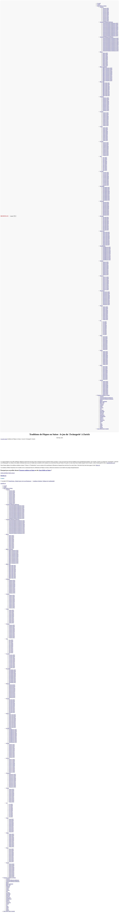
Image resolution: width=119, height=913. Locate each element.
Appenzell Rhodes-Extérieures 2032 (110, 46)
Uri (100, 320)
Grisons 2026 (106, 144)
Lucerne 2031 (106, 180)
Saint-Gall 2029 (106, 237)
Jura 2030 (105, 163)
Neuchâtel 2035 (106, 199)
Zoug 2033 (105, 376)
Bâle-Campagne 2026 (107, 69)
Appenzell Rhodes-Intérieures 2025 (110, 23)
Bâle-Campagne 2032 (107, 76)
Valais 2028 (105, 355)
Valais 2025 (105, 351)
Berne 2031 (105, 60)
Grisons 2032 (106, 151)
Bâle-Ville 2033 (106, 93)
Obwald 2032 (106, 226)
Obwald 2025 (106, 217)
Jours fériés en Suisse (101, 5)
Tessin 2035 (105, 319)
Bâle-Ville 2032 (106, 91)
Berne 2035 (105, 65)
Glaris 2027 (105, 130)
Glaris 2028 (105, 131)
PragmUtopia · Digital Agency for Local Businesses (20, 481)
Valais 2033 (105, 361)
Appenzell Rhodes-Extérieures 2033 (110, 48)
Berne (101, 51)
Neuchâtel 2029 (106, 192)
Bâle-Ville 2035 (106, 95)
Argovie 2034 (106, 19)
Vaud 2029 (105, 341)
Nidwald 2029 (106, 207)
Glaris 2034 (105, 139)
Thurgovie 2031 (106, 299)
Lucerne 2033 (106, 182)
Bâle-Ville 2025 (106, 83)
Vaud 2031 (105, 344)
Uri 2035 (105, 334)
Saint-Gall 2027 (106, 234)
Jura (101, 156)
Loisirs (98, 4)
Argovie (102, 7)
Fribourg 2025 (106, 97)
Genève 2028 (106, 116)
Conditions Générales (37, 481)
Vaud (101, 335)
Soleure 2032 (105, 270)
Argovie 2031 (106, 15)
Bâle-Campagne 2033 (107, 78)
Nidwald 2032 (106, 211)
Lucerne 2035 (106, 185)
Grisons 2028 (106, 146)
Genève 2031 (106, 120)
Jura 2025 (105, 157)
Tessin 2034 (105, 318)
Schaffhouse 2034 (107, 258)
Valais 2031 (105, 359)
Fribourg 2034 (106, 109)
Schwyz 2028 (106, 280)
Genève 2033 (106, 122)
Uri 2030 (105, 328)
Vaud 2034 (105, 348)
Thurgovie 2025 (106, 292)
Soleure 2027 (105, 264)
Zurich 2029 (105, 386)
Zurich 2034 (105, 392)
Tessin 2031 (105, 314)
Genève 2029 (106, 117)
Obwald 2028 (106, 221)
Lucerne (102, 171)
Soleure (101, 260)
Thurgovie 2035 (106, 304)
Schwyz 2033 (106, 287)
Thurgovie (102, 290)
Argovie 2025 (106, 8)
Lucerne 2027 (106, 175)
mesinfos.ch (4, 216)
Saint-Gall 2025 (106, 232)
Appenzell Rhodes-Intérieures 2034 (110, 34)
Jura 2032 (105, 166)
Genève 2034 (106, 124)
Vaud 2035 (105, 349)
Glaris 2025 (105, 127)
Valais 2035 (105, 364)
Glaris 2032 (105, 136)
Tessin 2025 (105, 306)
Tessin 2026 (105, 308)
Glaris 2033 (105, 137)
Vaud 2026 (105, 338)
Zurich (101, 380)
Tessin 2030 (105, 313)
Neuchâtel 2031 (106, 195)
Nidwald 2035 (106, 214)
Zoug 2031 (105, 374)
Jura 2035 (105, 170)
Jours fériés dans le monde (103, 428)
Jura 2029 (105, 162)
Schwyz (101, 275)
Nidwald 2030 (106, 208)
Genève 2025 (106, 112)
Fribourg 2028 (106, 101)
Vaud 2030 (105, 343)
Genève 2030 (106, 119)
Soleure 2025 (105, 262)
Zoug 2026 (105, 367)
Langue (11, 216)
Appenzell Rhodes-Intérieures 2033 (110, 33)
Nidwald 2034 (106, 213)
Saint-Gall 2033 (106, 242)
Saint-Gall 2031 (106, 239)
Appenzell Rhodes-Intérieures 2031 (110, 30)
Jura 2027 (105, 160)
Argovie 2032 (106, 17)
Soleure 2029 (105, 267)
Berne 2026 (105, 54)
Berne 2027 (105, 55)
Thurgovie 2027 (106, 294)
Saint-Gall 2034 (106, 243)
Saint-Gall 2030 (106, 238)
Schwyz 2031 (106, 284)
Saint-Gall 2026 (106, 233)
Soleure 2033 (105, 272)
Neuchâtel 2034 (106, 198)
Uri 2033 (105, 331)
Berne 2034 (105, 64)
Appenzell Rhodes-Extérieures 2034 (110, 49)
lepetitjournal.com (111, 463)
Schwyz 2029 (106, 282)
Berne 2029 (105, 58)
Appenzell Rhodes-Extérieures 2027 (110, 40)
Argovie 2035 (106, 20)
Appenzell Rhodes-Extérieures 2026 (110, 39)
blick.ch (98, 465)
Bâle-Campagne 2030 (107, 74)
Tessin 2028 (105, 310)
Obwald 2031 (106, 224)
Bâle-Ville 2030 (106, 89)
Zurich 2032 (105, 390)
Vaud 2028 (105, 340)
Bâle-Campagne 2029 (107, 73)
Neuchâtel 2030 (106, 193)
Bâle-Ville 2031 (106, 90)
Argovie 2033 (106, 18)
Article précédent (4, 473)
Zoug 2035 (105, 379)
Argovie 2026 (106, 9)
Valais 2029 (105, 356)
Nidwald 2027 (106, 204)
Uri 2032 (105, 330)
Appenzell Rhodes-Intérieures (106, 22)
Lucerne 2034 (106, 183)
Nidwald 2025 (106, 202)
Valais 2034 (105, 362)
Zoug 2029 (105, 371)
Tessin (101, 305)
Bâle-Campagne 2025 (107, 68)
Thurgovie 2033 (106, 301)
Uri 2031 (105, 329)
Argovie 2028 (106, 12)
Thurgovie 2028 (106, 295)
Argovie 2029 (106, 13)
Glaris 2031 (105, 135)
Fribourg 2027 (106, 100)
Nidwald (102, 201)
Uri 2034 (105, 333)
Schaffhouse (102, 246)
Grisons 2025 (106, 142)
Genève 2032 (106, 121)
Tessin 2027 (105, 309)
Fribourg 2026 (106, 99)
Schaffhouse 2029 (107, 252)
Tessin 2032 (105, 315)
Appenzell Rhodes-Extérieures (106, 37)
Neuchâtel (102, 186)
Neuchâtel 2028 (106, 191)
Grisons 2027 (106, 145)
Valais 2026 (105, 352)
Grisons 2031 (106, 150)
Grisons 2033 (106, 152)
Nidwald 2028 (106, 206)
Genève (101, 111)
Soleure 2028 (105, 265)
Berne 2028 (105, 56)
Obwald (101, 216)
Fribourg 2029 (106, 102)
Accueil (99, 3)
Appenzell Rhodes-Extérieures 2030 (110, 44)
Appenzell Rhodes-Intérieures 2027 (110, 25)
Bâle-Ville (102, 81)
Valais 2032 (105, 360)
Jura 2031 (105, 165)
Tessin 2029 (105, 311)
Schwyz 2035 (106, 289)
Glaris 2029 (105, 132)
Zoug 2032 (105, 375)
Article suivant (11, 473)
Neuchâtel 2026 (106, 188)
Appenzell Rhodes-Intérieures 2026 (110, 24)
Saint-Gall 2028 (106, 236)
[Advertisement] (59, 450)
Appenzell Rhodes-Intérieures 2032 (110, 32)
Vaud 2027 (105, 339)
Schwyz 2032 (106, 285)
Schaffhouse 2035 (107, 259)
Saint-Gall (102, 231)
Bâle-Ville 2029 (106, 88)
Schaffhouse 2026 (107, 248)
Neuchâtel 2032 (106, 196)
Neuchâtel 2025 (106, 187)
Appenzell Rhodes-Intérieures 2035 (110, 35)
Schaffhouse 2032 (107, 255)
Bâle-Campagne (103, 66)
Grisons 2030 (106, 148)
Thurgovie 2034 (106, 303)
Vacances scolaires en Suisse (103, 395)
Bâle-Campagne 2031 (107, 75)
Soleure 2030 (105, 268)
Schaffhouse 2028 (107, 250)
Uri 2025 (105, 321)
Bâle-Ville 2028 (106, 86)
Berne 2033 (105, 63)
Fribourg (102, 96)
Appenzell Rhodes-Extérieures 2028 (110, 42)
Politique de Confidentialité (48, 481)
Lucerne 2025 (106, 172)
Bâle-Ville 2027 (106, 85)
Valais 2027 (105, 354)
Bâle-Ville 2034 (106, 94)
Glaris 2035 (105, 140)
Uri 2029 (105, 326)
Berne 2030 (105, 59)
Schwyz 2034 (106, 288)
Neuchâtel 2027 (106, 190)
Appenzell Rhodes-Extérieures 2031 (110, 45)
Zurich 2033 (105, 391)
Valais (101, 350)
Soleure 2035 (105, 274)
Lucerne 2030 (106, 178)
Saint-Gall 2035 (106, 244)
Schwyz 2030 (106, 283)
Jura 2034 (105, 168)
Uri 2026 (105, 323)
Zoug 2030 (105, 372)
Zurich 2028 (105, 385)
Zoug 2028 (105, 370)
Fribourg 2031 (106, 105)
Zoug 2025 (105, 366)
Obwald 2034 (106, 228)
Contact (2, 478)
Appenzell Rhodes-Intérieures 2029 (110, 28)
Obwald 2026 (106, 218)
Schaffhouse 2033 (107, 257)
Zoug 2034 (105, 377)
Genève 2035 (106, 125)
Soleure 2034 (105, 273)
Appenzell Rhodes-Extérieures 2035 (110, 50)
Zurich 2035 (105, 394)
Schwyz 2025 (106, 277)
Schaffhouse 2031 (107, 254)
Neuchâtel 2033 (106, 197)
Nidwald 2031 (106, 209)
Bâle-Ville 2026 (106, 84)
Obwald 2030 (106, 223)
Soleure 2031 (105, 269)
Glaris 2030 (105, 134)
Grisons (101, 141)
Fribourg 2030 (106, 104)
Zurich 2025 (105, 381)
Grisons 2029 (106, 147)
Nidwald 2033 (106, 212)
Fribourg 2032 (106, 106)
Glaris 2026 (105, 129)
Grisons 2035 (106, 155)
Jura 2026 (105, 158)
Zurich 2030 (105, 387)
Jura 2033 (105, 167)
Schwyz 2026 (106, 278)
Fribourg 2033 (106, 107)
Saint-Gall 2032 (106, 241)
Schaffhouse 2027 (107, 249)
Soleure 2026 (105, 263)
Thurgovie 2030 (106, 298)
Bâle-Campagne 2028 (107, 71)
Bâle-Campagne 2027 (107, 70)
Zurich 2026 (105, 382)
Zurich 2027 (105, 384)
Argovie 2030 (106, 14)
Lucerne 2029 (106, 177)
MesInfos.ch (3, 475)
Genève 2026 (106, 114)
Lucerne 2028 (106, 176)
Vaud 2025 (105, 336)
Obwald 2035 (106, 229)
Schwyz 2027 (106, 279)
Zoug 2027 (105, 369)
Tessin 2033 (105, 316)
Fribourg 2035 (106, 110)
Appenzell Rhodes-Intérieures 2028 (110, 27)
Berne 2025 (105, 53)
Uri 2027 (105, 324)
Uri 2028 (105, 325)
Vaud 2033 (105, 346)
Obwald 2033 (106, 227)
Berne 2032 (105, 61)
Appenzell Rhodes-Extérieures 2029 (110, 43)
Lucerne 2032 (106, 181)
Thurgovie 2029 (106, 297)
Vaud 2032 (105, 345)
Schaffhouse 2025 (107, 247)
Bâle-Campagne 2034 (107, 79)
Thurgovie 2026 (106, 293)
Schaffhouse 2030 (107, 253)
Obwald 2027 (106, 219)
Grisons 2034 (106, 153)
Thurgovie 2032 (106, 300)
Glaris (101, 126)
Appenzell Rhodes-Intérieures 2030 (110, 29)
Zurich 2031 (105, 389)
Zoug (101, 365)
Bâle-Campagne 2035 (107, 80)
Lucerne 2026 (106, 173)
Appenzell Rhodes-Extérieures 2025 (110, 38)
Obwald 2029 (106, 222)
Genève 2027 (106, 115)
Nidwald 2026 (106, 203)
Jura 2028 (105, 161)
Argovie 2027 (106, 10)
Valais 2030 (105, 357)
